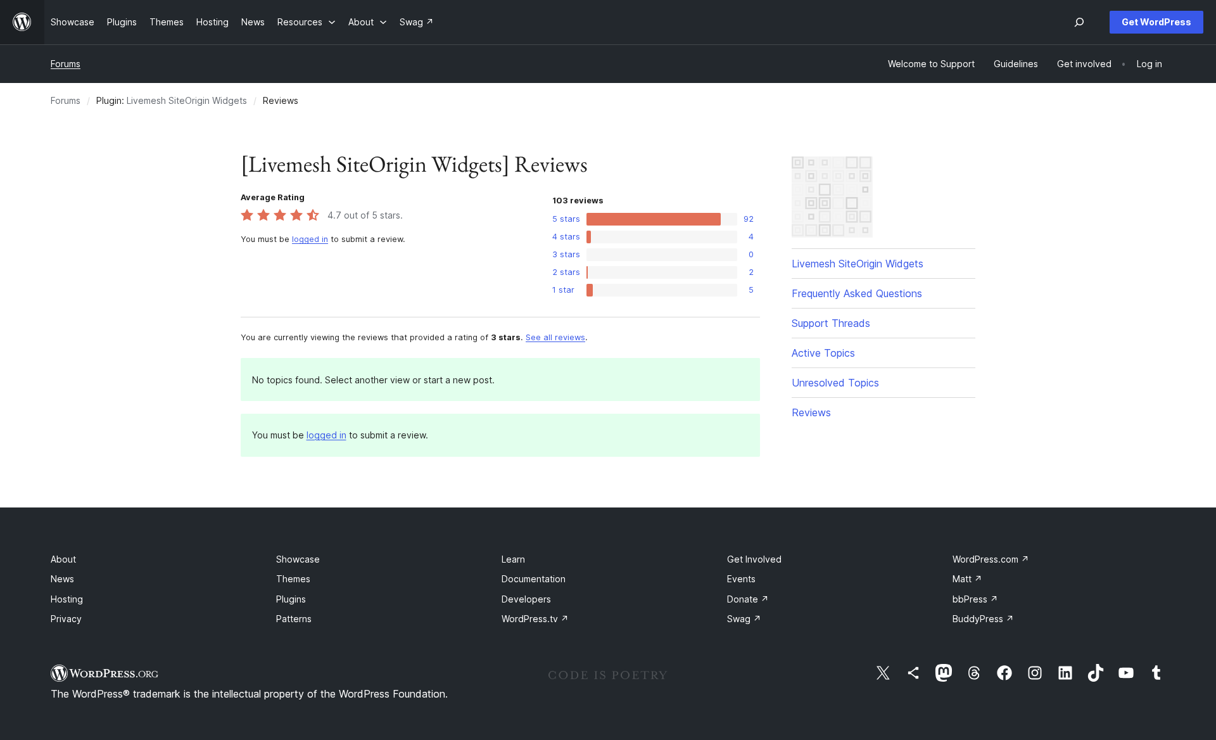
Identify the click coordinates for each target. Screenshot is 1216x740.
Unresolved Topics (835, 382)
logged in (310, 239)
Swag (744, 618)
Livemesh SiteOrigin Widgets (187, 100)
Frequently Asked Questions (857, 293)
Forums (65, 63)
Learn (513, 559)
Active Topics (823, 353)
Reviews (811, 412)
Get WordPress (1156, 21)
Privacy (66, 618)
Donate (748, 599)
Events (741, 578)
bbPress (975, 599)
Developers (526, 599)
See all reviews (555, 337)
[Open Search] (1079, 22)
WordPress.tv (535, 618)
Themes (293, 578)
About (63, 559)
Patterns (294, 618)
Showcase (298, 559)
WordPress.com (991, 559)
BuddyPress (983, 618)
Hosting (67, 599)
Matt (967, 578)
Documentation (534, 578)
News (62, 578)
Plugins (291, 599)
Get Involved (754, 559)
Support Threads (831, 323)
